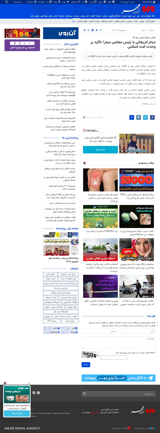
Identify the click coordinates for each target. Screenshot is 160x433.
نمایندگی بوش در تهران (54, 307)
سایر (73, 21)
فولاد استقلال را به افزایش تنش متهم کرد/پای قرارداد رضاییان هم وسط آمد (60, 219)
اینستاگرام (74, 2)
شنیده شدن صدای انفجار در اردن (62, 203)
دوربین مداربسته (61, 288)
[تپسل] (84, 130)
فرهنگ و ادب (145, 16)
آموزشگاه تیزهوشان (52, 302)
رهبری (142, 21)
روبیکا (56, 2)
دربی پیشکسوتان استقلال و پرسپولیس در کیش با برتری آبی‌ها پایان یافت (59, 144)
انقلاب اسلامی (82, 21)
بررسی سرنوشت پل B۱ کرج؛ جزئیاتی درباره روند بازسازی (61, 85)
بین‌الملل (69, 16)
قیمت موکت (50, 278)
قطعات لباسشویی (70, 302)
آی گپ (91, 2)
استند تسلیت (63, 283)
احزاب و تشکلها (107, 21)
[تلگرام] (38, 393)
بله (83, 2)
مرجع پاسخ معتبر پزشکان (61, 292)
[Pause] (122, 151)
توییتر (64, 2)
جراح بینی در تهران (68, 274)
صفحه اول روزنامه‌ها (67, 229)
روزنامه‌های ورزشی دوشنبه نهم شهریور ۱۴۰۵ (63, 260)
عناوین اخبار (150, 21)
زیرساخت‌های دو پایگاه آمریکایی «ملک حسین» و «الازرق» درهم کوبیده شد (60, 196)
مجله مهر (43, 16)
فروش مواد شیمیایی (68, 297)
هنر (138, 16)
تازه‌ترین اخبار (71, 44)
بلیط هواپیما (72, 307)
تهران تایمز (70, 321)
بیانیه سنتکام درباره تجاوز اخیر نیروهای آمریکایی (60, 170)
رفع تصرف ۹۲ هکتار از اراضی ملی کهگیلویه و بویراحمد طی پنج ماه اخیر (60, 94)
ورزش (82, 16)
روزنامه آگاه (51, 321)
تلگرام (110, 2)
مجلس (129, 21)
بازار (87, 16)
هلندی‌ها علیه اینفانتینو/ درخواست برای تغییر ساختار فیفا (59, 120)
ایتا (48, 2)
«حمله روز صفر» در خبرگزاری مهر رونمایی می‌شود (59, 68)
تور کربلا (74, 283)
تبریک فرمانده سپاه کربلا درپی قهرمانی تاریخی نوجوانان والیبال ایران (60, 210)
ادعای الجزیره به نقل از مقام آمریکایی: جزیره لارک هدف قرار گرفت (60, 153)
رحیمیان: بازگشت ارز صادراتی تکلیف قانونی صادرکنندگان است (61, 102)
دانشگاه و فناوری (115, 16)
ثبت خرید (100, 150)
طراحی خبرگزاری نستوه (142, 428)
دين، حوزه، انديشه (129, 16)
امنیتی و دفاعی (120, 21)
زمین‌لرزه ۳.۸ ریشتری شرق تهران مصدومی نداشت (62, 187)
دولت (136, 21)
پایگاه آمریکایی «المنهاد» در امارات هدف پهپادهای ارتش (59, 51)
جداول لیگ (30, 2)
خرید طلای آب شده (68, 278)
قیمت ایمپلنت (50, 297)
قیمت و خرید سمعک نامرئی (65, 316)
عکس (55, 16)
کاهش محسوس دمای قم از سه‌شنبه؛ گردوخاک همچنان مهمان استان (60, 128)
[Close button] (28, 383)
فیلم (50, 16)
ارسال (86, 364)
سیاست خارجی (94, 21)
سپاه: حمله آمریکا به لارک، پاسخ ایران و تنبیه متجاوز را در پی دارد (59, 162)
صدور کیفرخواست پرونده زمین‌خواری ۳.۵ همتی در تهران (60, 59)
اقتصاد (92, 16)
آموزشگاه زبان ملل (60, 311)
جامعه (98, 16)
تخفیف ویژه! (17, 413)
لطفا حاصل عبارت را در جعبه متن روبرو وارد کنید (135, 352)
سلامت (104, 16)
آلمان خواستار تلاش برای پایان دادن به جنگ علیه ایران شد (60, 111)
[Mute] (127, 151)
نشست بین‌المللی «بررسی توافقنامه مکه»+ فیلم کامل (61, 77)
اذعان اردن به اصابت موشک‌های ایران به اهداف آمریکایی (59, 179)
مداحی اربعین (49, 283)
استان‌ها (62, 16)
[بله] (34, 393)
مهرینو (47, 316)
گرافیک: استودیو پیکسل (119, 428)
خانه (153, 16)
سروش (100, 2)
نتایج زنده (41, 2)
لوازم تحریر (50, 274)
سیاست (76, 16)
